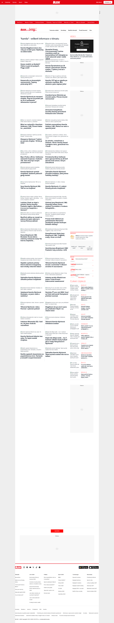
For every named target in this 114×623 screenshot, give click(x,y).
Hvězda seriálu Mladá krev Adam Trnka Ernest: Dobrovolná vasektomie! (55, 279)
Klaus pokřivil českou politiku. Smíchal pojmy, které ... (86, 376)
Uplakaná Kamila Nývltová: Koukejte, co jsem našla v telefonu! (31, 294)
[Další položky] (97, 22)
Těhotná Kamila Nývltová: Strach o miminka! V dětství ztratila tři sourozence (56, 265)
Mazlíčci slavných (72, 30)
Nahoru (57, 531)
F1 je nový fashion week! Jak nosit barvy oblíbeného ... (87, 366)
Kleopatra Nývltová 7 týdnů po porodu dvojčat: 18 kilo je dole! (31, 141)
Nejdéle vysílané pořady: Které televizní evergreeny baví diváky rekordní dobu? (31, 265)
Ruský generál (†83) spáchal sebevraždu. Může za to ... (86, 298)
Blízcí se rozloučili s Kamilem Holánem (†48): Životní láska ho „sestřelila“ (31, 126)
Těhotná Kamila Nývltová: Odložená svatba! (55, 322)
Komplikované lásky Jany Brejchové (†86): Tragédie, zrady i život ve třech (55, 235)
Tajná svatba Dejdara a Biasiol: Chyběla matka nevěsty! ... (87, 288)
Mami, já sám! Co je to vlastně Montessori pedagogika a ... (87, 327)
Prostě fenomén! (83, 30)
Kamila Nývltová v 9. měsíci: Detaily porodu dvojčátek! (56, 187)
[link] (24, 567)
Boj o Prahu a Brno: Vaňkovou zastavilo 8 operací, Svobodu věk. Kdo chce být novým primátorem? (32, 160)
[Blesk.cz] (56, 2)
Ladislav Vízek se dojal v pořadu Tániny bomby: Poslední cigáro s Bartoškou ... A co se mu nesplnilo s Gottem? (32, 206)
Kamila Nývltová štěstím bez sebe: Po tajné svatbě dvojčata (31, 338)
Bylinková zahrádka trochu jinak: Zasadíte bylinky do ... (87, 356)
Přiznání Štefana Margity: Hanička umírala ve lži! (85, 308)
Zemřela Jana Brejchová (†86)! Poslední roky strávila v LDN (56, 249)
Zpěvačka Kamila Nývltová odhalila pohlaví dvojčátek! (31, 278)
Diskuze (72, 257)
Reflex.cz (84, 372)
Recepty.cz (84, 333)
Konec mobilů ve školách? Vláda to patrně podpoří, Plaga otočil (30, 66)
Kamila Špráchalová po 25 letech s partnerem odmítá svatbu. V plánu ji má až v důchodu (55, 68)
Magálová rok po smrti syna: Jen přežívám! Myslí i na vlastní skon (56, 309)
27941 (72, 269)
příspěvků (73, 261)
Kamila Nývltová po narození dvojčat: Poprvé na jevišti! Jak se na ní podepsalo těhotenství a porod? (32, 99)
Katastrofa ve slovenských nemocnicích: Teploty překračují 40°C (31, 82)
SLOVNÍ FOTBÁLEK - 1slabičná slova (82, 275)
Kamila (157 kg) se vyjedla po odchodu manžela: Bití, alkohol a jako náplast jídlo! (56, 82)
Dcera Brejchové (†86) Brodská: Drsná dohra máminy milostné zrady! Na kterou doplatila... (31, 238)
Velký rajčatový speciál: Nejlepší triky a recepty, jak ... (87, 337)
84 (73, 259)
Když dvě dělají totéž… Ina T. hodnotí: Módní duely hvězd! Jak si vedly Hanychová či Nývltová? (56, 340)
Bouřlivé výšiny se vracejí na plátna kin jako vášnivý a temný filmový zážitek (31, 219)
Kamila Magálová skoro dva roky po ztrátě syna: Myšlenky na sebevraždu (32, 50)
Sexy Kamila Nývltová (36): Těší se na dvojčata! (31, 187)
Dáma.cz (83, 343)
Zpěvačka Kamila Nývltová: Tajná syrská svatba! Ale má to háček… (57, 354)
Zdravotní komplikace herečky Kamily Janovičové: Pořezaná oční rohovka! (55, 112)
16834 (72, 264)
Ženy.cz (83, 363)
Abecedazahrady (86, 353)
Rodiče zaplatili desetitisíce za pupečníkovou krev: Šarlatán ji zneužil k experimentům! (32, 356)
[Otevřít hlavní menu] (2, 2)
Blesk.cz (83, 285)
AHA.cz (83, 304)
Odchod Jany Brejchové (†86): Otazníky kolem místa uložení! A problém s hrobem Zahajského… (56, 205)
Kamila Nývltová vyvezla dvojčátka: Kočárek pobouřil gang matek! (31, 173)
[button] (83, 567)
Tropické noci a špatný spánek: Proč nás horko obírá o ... (87, 347)
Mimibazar (84, 324)
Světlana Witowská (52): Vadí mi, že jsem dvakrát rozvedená (32, 323)
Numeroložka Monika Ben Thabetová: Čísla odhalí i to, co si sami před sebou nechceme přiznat (81, 56)
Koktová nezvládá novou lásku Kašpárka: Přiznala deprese (87, 317)
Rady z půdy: (79, 269)
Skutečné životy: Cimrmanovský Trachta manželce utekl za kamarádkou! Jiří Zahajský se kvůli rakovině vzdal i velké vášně (56, 54)
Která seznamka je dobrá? (81, 259)
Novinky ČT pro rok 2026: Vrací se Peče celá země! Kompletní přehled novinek (56, 294)
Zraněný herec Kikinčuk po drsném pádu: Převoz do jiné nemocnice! (56, 97)
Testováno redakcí (54, 30)
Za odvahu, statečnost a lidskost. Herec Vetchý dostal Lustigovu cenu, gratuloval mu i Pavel (57, 143)
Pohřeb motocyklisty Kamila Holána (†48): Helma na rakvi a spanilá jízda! (57, 126)
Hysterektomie (79, 264)
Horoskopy (63, 30)
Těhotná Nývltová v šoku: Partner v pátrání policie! (30, 308)
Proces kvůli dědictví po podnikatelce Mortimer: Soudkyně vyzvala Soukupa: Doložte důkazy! (55, 221)
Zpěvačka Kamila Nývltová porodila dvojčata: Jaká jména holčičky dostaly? (56, 173)
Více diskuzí (81, 277)
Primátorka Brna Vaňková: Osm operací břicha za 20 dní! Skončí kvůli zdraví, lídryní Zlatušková (56, 160)
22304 (72, 275)
